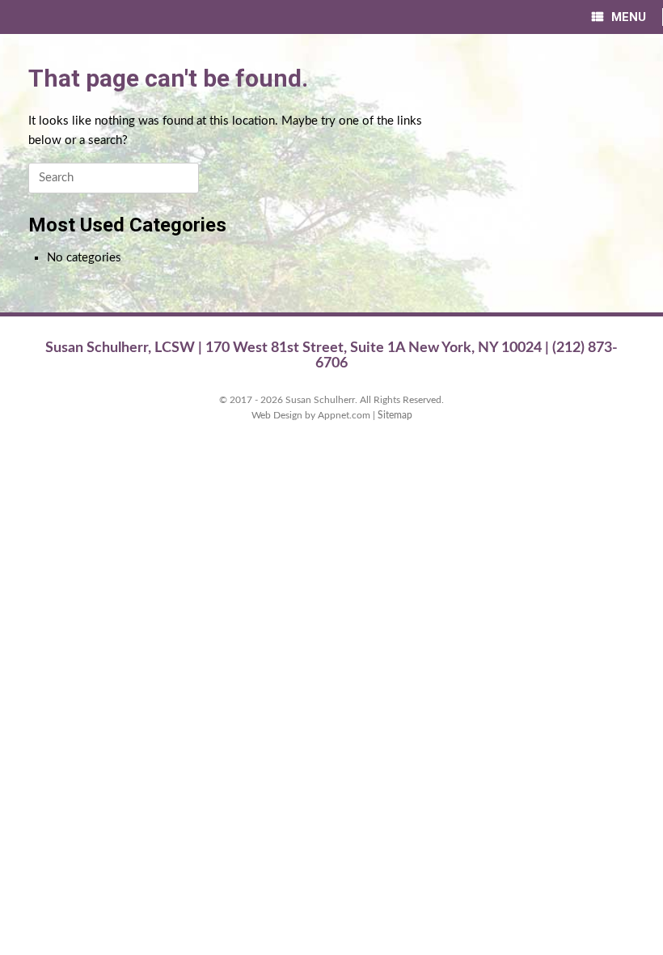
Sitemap (395, 415)
